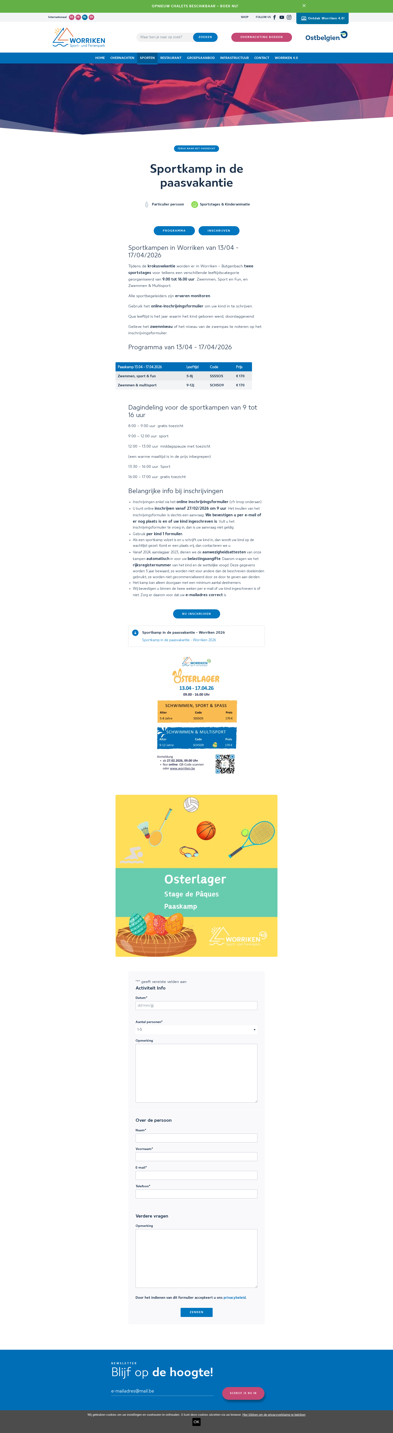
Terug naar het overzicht (196, 148)
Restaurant (170, 58)
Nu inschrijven (196, 614)
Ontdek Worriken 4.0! (326, 18)
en (91, 17)
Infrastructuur (234, 58)
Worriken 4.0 (286, 58)
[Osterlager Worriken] (196, 876)
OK (196, 1422)
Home (100, 58)
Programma (174, 230)
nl (84, 17)
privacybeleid (235, 1298)
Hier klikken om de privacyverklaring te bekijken (273, 1414)
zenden (197, 1312)
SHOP (245, 17)
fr (78, 17)
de (71, 17)
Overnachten (122, 58)
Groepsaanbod (201, 58)
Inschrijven (219, 230)
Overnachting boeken (261, 37)
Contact (261, 58)
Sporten (147, 58)
